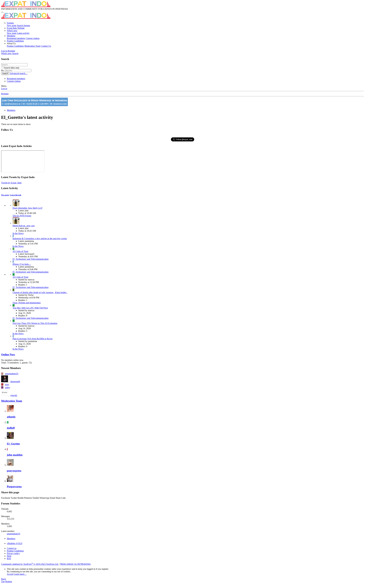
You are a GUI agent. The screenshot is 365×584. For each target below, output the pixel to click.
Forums (10, 23)
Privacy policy (13, 553)
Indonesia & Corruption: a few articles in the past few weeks (40, 238)
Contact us (11, 548)
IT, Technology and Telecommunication (30, 259)
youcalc (13, 395)
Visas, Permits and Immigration (27, 302)
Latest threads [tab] (15, 195)
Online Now (8, 354)
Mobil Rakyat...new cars (24, 225)
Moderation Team (32, 46)
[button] (11, 43)
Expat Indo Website (16, 28)
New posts (11, 25)
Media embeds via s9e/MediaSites (75, 564)
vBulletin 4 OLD (14, 543)
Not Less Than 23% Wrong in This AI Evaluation (35, 323)
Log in (4, 88)
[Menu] (2, 12)
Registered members (16, 38)
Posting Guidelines (15, 41)
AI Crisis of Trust (20, 251)
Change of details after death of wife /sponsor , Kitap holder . (40, 292)
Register (5, 93)
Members (11, 36)
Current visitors (32, 38)
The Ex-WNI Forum (22, 215)
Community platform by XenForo (30, 564)
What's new (12, 30)
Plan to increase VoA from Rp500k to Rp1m (32, 338)
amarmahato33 (11, 373)
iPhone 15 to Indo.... (22, 264)
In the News (18, 233)
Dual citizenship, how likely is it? (27, 208)
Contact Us (46, 46)
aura (7, 384)
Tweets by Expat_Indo (11, 182)
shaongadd (15, 381)
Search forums (23, 25)
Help (9, 556)
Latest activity (23, 33)
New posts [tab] (5, 195)
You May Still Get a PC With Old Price (30, 308)
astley (7, 387)
